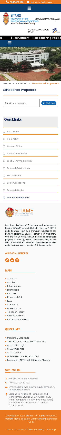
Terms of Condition (17, 429)
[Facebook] (7, 260)
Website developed (15, 418)
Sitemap (51, 429)
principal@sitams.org (42, 2)
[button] (29, 8)
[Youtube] (12, 260)
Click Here (50, 103)
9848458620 (17, 2)
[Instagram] (17, 260)
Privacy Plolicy (36, 429)
